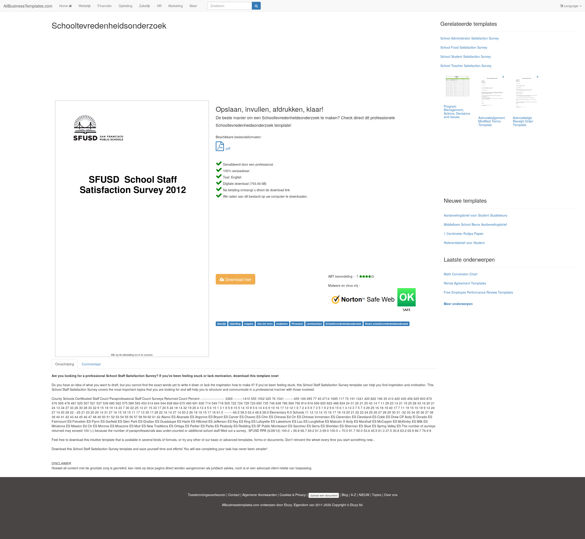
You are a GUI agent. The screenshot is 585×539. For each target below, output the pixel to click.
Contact (233, 494)
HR (159, 5)
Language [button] (571, 5)
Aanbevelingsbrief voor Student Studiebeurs (475, 215)
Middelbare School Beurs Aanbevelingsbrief (475, 224)
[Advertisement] (189, 64)
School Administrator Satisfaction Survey (469, 38)
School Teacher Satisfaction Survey (466, 65)
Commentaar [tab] (91, 364)
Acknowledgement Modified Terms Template (491, 121)
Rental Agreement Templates (465, 283)
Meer (193, 5)
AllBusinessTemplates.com (27, 6)
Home (64, 5)
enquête (248, 323)
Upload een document (324, 495)
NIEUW (364, 494)
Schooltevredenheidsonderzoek (343, 323)
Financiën (105, 5)
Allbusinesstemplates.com (240, 504)
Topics (376, 494)
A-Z (353, 494)
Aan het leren (265, 323)
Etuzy (288, 504)
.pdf (227, 148)
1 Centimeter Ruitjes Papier (464, 233)
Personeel (297, 323)
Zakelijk (144, 5)
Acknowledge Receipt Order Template (523, 121)
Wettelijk (85, 5)
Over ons (390, 494)
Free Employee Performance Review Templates (478, 292)
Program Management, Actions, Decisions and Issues (457, 111)
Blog (345, 494)
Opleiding (125, 5)
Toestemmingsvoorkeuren (207, 494)
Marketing (175, 5)
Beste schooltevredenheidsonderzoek (386, 323)
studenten (282, 323)
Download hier (237, 279)
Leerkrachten (314, 323)
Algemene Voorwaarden (259, 494)
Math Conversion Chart (460, 274)
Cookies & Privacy (293, 494)
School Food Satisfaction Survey (463, 47)
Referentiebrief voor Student (464, 242)
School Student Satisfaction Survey (465, 56)
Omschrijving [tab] (64, 364)
